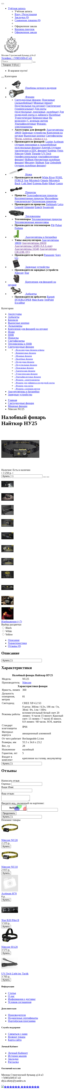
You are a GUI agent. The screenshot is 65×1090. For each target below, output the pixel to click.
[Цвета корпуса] (7, 592)
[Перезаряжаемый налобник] (7, 579)
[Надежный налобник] (7, 605)
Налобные (54, 114)
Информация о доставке (22, 999)
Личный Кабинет (18, 1053)
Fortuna (19, 228)
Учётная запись (17, 8)
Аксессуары (15, 314)
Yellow (9, 634)
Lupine (49, 141)
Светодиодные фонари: (28, 99)
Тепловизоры (32, 216)
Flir (53, 225)
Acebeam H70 (9, 893)
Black (8, 627)
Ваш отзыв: (7, 793)
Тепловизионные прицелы (47, 219)
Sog (26, 180)
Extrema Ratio (40, 183)
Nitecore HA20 (9, 946)
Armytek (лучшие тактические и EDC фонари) (38, 149)
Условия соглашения (19, 1002)
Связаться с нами (18, 1033)
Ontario (44, 180)
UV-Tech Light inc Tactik (14, 973)
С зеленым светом (37, 120)
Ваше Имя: (7, 787)
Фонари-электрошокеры (30, 125)
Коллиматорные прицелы (29, 198)
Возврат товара (16, 1036)
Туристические (23, 117)
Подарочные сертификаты (23, 1018)
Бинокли (13, 320)
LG (16, 258)
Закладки (13, 1059)
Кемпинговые (40, 117)
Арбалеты (31, 293)
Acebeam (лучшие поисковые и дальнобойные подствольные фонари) (39, 144)
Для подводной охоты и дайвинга (39, 113)
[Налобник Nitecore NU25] (20, 467)
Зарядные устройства (34, 132)
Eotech (38, 207)
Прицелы (30, 192)
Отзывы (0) (14, 646)
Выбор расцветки (11, 624)
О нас (11, 996)
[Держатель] (7, 515)
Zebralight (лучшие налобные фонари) (38, 164)
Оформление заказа (26, 32)
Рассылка (13, 1062)
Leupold (19, 207)
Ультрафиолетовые (25, 123)
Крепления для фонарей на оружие (28, 328)
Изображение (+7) (11, 621)
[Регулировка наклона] (7, 541)
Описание (14, 640)
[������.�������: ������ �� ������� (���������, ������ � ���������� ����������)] (20, 1087)
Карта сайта (15, 1039)
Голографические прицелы (42, 195)
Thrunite (36, 153)
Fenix (60, 150)
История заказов (17, 1056)
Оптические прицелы (44, 201)
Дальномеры (15, 325)
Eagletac (52, 150)
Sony (58, 255)
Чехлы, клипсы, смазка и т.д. (31, 138)
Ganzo (59, 183)
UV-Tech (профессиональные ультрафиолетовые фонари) (37, 156)
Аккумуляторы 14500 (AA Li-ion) (33, 246)
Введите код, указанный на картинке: (22, 803)
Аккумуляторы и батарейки (41, 237)
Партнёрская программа (22, 1021)
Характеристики (17, 643)
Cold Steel (26, 183)
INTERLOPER (23, 299)
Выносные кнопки (34, 135)
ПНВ (11, 334)
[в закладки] (44, 476)
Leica (60, 204)
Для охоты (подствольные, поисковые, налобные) (37, 110)
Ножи (28, 174)
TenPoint (49, 299)
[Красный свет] (7, 618)
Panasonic (49, 255)
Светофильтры (54, 135)
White (8, 631)
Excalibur (20, 302)
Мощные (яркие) (43, 102)
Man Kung (38, 299)
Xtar (47, 162)
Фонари (29, 96)
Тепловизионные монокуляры (32, 222)
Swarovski (48, 207)
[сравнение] (47, 476)
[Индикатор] (7, 528)
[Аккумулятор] (7, 554)
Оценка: (6, 783)
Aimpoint (29, 207)
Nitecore (19, 153)
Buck (17, 183)
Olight (27, 153)
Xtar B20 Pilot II (10, 920)
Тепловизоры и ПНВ (20, 343)
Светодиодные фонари (21, 346)
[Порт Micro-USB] (7, 566)
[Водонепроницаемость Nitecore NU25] (7, 489)
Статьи (12, 993)
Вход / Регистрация (26, 14)
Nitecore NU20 (9, 840)
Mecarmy (30, 162)
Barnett (50, 296)
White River (48, 177)
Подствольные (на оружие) (30, 105)
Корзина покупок (24, 29)
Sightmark (51, 204)
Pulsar (58, 225)
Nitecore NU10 (9, 866)
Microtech (34, 180)
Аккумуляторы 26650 (34, 243)
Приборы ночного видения (40, 88)
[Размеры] (7, 502)
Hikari (51, 183)
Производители (17, 1015)
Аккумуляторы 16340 (27, 249)
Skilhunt (39, 162)
